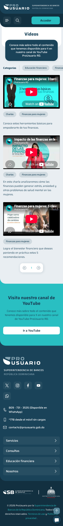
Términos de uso (36, 514)
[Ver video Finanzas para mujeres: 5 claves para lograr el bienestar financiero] (31, 219)
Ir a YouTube (31, 330)
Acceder (45, 21)
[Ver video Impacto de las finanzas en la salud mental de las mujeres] (31, 152)
